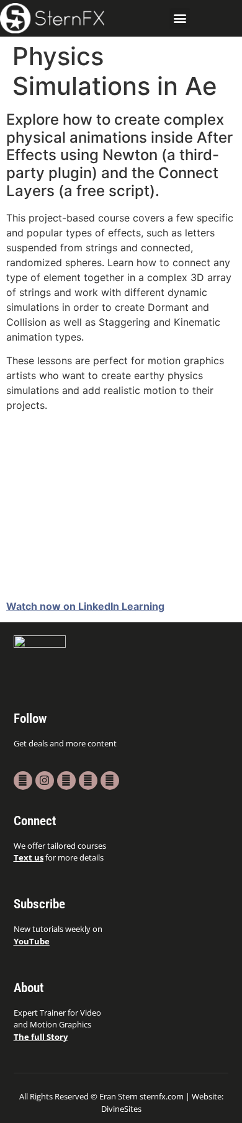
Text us (28, 857)
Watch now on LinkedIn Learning (85, 606)
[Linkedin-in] (110, 780)
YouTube (32, 941)
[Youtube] (23, 780)
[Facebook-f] (88, 780)
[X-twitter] (66, 780)
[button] (179, 18)
